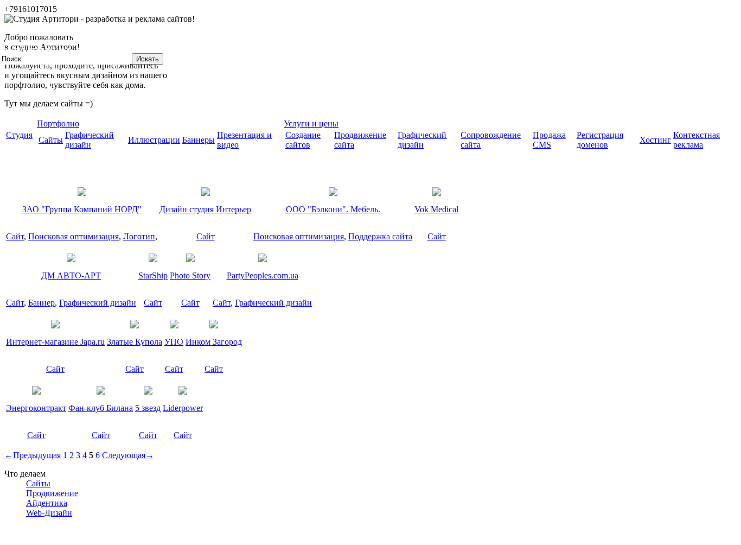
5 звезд (148, 408)
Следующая (128, 455)
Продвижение (52, 493)
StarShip (153, 275)
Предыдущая (32, 455)
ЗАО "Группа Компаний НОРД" (82, 209)
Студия (19, 135)
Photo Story (190, 275)
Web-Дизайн (49, 512)
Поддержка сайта (380, 236)
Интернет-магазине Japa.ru (55, 341)
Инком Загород (214, 341)
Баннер (41, 302)
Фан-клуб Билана (100, 408)
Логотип (139, 236)
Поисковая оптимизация (73, 236)
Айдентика (46, 503)
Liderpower (183, 408)
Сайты (38, 483)
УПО (173, 341)
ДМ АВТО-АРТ (71, 275)
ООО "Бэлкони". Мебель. (333, 209)
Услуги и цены (311, 123)
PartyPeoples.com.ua (262, 275)
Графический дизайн (97, 302)
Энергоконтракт (36, 408)
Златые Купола (134, 341)
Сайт (15, 236)
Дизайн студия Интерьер (205, 209)
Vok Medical (436, 209)
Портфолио (58, 123)
